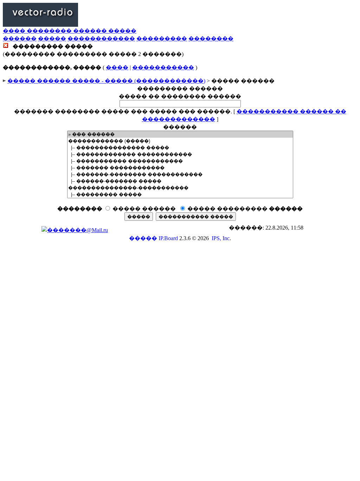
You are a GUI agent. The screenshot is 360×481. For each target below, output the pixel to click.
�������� (210, 39)
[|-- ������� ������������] (180, 167)
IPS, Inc (221, 238)
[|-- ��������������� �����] (180, 147)
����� (52, 39)
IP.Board (168, 238)
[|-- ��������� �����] (180, 194)
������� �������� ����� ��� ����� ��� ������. (123, 111)
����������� (163, 67)
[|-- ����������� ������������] (180, 161)
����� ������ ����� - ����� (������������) (106, 81)
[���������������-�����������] (180, 188)
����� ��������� (245, 209)
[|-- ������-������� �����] (180, 181)
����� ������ (144, 209)
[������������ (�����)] (180, 141)
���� (117, 67)
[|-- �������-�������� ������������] (180, 174)
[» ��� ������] (180, 134)
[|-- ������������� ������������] (180, 154)
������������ (101, 39)
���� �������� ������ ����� (69, 31)
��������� (161, 39)
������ (20, 39)
